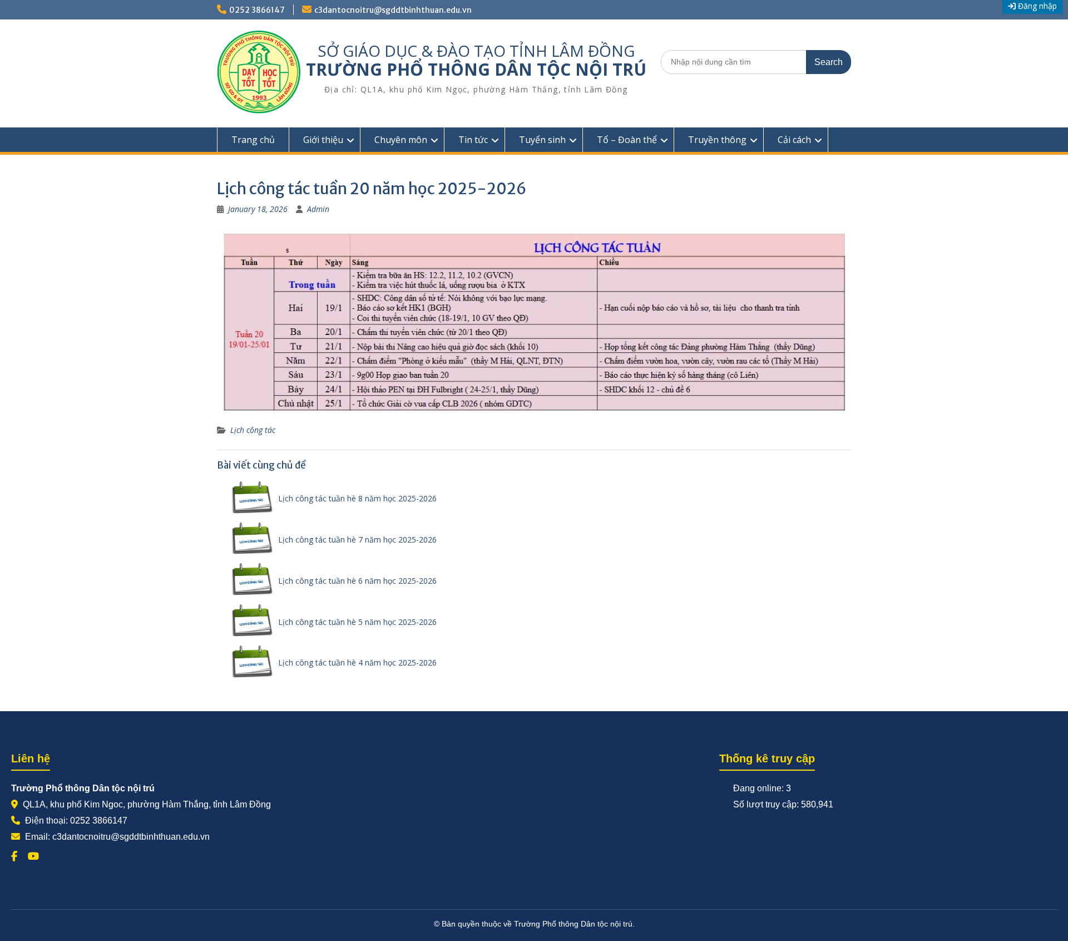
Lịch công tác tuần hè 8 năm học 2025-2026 (357, 498)
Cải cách (794, 140)
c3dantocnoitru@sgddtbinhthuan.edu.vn (393, 10)
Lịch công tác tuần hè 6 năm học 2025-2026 (357, 580)
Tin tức (473, 140)
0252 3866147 (257, 10)
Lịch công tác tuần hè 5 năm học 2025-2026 (357, 622)
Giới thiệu (323, 140)
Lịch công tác (252, 430)
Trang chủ (253, 140)
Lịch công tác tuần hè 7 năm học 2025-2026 (357, 539)
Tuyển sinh (542, 140)
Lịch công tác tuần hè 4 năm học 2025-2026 (357, 662)
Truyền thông (717, 140)
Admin (318, 209)
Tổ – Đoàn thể (627, 140)
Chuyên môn (400, 140)
